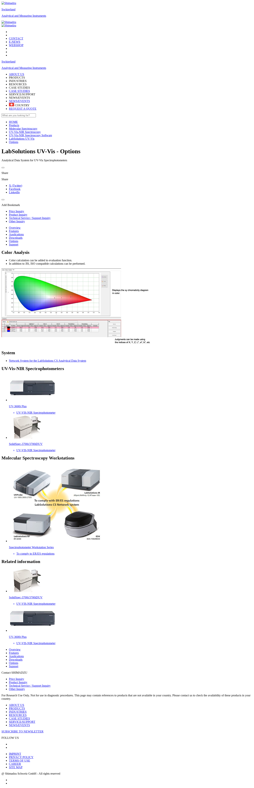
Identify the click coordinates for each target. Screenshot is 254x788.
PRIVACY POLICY (21, 757)
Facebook (14, 189)
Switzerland (8, 9)
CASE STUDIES (19, 91)
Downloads (15, 237)
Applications (16, 234)
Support (13, 244)
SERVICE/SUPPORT (22, 721)
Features (14, 231)
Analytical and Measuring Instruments (23, 15)
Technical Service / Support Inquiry (30, 685)
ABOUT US (16, 705)
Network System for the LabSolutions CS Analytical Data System (47, 360)
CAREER (15, 763)
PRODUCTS (17, 708)
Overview (15, 227)
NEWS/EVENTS (19, 101)
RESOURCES (18, 715)
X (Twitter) (15, 185)
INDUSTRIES (18, 711)
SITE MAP (15, 767)
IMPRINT (15, 753)
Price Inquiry (16, 679)
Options (13, 241)
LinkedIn (14, 192)
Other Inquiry (17, 689)
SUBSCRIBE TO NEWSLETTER (22, 731)
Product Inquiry (18, 682)
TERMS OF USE (19, 760)
